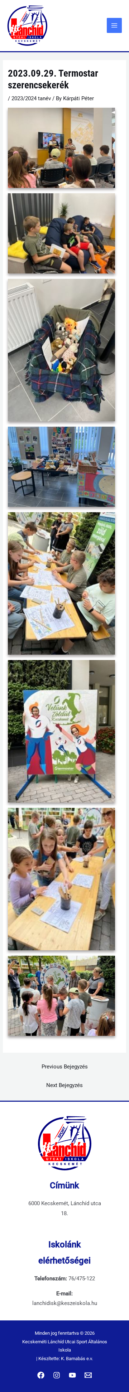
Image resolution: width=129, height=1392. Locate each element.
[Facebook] (40, 1375)
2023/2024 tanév (31, 98)
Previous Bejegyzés (65, 1066)
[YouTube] (72, 1375)
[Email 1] (88, 1375)
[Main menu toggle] (114, 25)
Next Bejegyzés (64, 1085)
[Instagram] (56, 1375)
